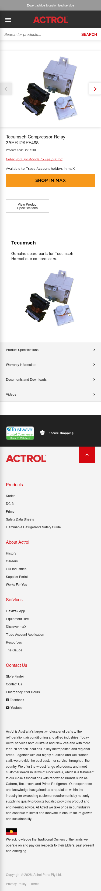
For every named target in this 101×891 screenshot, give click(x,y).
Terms (34, 884)
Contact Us (14, 684)
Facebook (17, 699)
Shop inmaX (50, 180)
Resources (14, 642)
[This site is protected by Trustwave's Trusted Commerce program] (20, 433)
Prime (10, 511)
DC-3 (10, 503)
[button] (95, 89)
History (11, 553)
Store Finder (15, 676)
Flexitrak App (15, 610)
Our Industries (16, 568)
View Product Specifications (27, 206)
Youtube (17, 707)
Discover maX (16, 626)
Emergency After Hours (23, 691)
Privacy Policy (16, 884)
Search (89, 34)
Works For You (16, 584)
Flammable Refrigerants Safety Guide (33, 527)
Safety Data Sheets (20, 519)
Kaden (11, 495)
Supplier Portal (17, 576)
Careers (12, 561)
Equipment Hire (17, 618)
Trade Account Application (25, 634)
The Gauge (14, 650)
